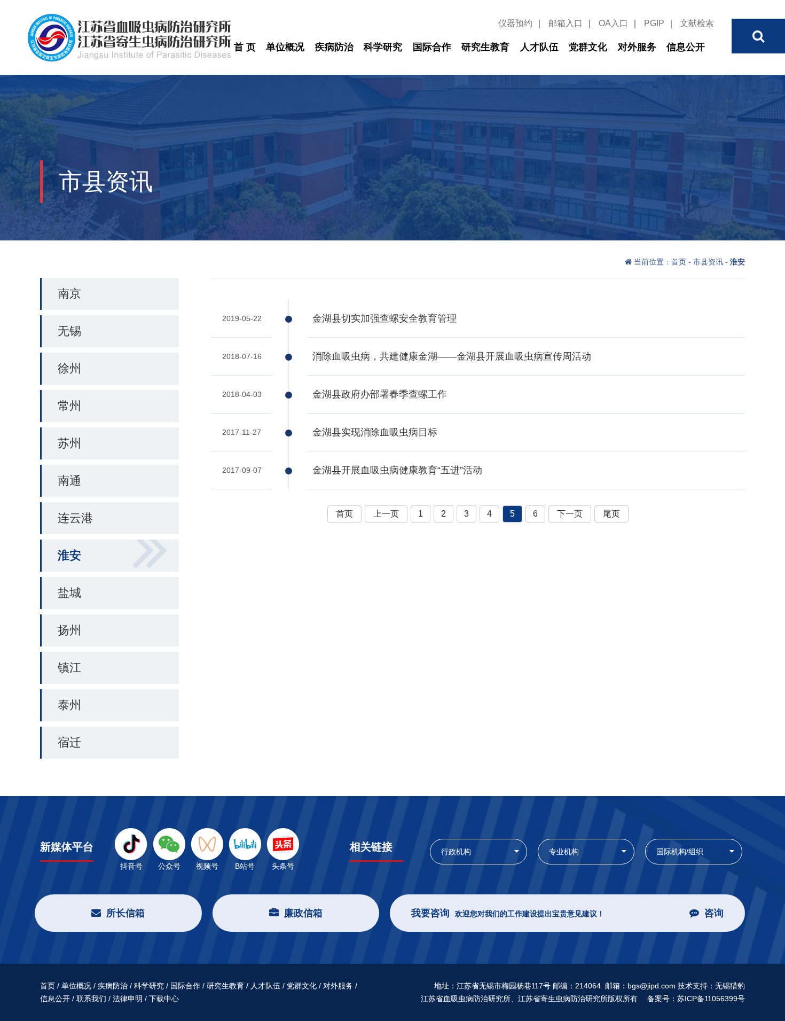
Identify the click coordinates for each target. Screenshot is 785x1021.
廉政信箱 (303, 913)
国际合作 (432, 47)
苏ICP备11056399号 (711, 998)
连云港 (75, 518)
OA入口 (613, 23)
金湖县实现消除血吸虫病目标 (374, 432)
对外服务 (637, 47)
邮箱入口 (565, 23)
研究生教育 (485, 47)
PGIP (654, 23)
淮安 (69, 555)
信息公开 (685, 47)
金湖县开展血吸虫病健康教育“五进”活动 (397, 470)
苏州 (69, 443)
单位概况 (285, 47)
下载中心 (164, 998)
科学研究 (383, 47)
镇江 (69, 667)
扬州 (69, 630)
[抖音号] (131, 843)
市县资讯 (708, 262)
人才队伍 (539, 47)
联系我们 (91, 998)
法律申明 (128, 998)
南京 (69, 293)
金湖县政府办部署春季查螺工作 (379, 394)
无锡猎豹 (730, 985)
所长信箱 (125, 913)
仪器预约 (515, 23)
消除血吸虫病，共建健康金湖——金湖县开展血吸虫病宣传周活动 (451, 356)
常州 (69, 405)
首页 (679, 262)
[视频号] (207, 843)
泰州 (69, 705)
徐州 (69, 368)
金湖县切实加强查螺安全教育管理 (384, 318)
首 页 (245, 47)
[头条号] (282, 843)
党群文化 (588, 47)
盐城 (69, 592)
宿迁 (69, 742)
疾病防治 (334, 47)
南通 (69, 480)
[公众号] (169, 843)
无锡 (69, 331)
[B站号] (245, 843)
